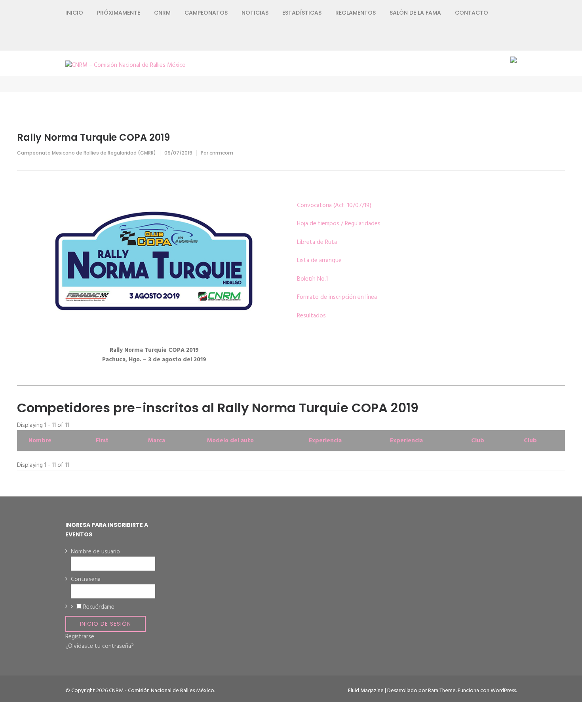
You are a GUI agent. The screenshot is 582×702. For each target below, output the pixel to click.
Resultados (311, 316)
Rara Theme (442, 690)
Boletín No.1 (312, 279)
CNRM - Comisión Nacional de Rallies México (161, 690)
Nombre (40, 440)
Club (477, 440)
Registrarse (79, 637)
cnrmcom (221, 152)
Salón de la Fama (415, 13)
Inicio (74, 13)
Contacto (471, 13)
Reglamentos (355, 13)
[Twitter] (471, 38)
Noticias (255, 13)
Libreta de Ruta (317, 242)
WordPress (503, 690)
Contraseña (86, 579)
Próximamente (118, 13)
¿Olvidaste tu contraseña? (99, 646)
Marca (156, 440)
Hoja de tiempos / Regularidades (338, 223)
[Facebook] (457, 38)
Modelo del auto (230, 440)
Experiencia (325, 440)
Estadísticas (301, 13)
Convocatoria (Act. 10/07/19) (334, 205)
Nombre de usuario (95, 552)
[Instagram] (485, 38)
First (102, 440)
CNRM (162, 13)
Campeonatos (206, 13)
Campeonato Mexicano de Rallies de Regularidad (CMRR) (86, 152)
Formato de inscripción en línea (337, 297)
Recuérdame (98, 607)
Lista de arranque (319, 260)
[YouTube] (500, 38)
